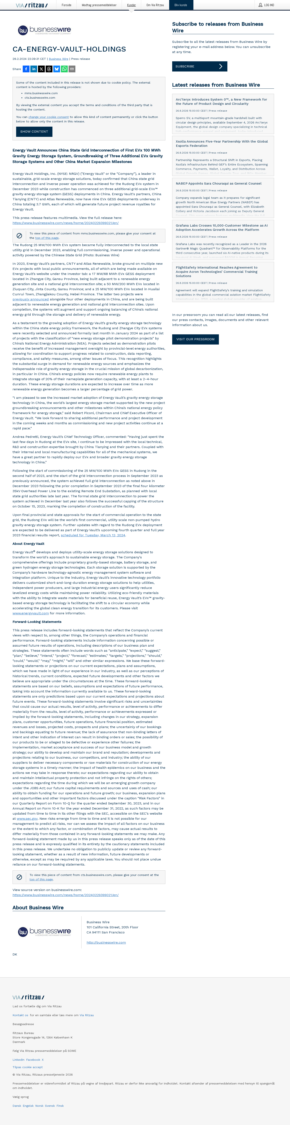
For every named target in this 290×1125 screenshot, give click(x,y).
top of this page (47, 238)
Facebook (33, 1059)
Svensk (50, 1105)
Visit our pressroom (195, 339)
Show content (34, 131)
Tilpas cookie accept (28, 1067)
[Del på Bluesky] (56, 69)
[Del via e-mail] (72, 69)
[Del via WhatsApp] (64, 69)
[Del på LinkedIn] (33, 69)
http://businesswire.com (106, 942)
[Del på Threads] (49, 69)
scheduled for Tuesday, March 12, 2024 (93, 535)
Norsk (39, 1105)
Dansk (17, 1105)
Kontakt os (20, 1015)
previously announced (31, 299)
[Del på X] (41, 69)
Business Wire (58, 58)
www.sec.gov (27, 819)
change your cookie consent (48, 117)
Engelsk (28, 1105)
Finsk (60, 1105)
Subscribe (185, 66)
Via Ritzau (87, 1015)
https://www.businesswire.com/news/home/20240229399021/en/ (66, 223)
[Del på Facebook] (26, 69)
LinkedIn (18, 1059)
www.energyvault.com (31, 613)
